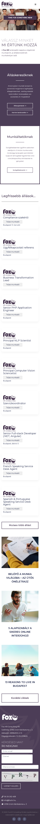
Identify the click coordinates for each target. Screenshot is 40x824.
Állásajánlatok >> (20, 106)
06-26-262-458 (10, 797)
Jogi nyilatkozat (29, 815)
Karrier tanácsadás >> (20, 112)
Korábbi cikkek (20, 698)
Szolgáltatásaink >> (20, 170)
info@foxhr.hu (10, 800)
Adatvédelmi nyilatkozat (13, 815)
